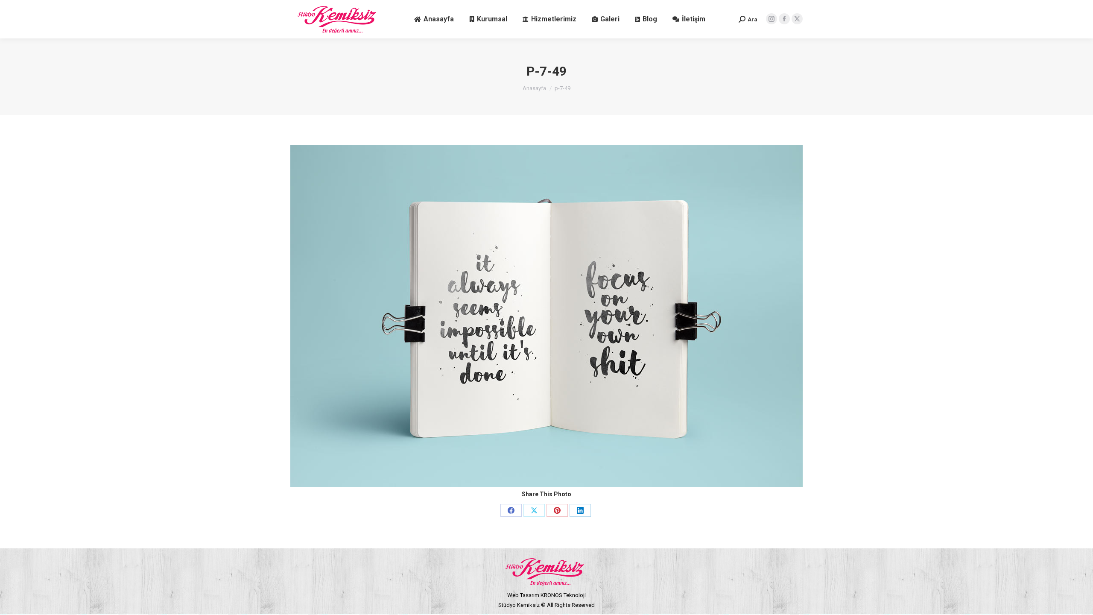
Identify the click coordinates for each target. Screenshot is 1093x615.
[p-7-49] (546, 316)
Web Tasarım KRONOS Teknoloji (546, 595)
